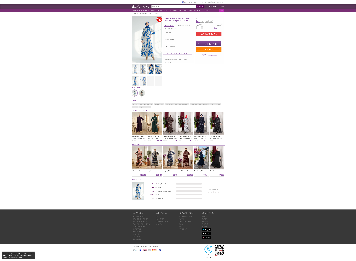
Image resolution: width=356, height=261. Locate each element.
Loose (148, 107)
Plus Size (135, 107)
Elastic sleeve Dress (204, 104)
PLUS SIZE (166, 10)
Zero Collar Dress (148, 104)
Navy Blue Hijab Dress (153, 171)
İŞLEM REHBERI (136, 236)
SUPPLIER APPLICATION (162, 221)
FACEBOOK (205, 216)
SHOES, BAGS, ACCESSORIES (176, 10)
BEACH (190, 10)
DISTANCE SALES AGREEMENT (140, 219)
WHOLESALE (159, 224)
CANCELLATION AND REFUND (140, 221)
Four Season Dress (183, 104)
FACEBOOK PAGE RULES (139, 226)
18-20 (211, 21)
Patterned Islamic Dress (171, 104)
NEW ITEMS (135, 10)
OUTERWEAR (159, 10)
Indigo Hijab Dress (167, 171)
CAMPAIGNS (136, 234)
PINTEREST (205, 224)
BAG (180, 226)
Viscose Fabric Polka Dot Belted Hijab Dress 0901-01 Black (216, 138)
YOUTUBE (204, 226)
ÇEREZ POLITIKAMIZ (137, 231)
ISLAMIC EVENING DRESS (185, 216)
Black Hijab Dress (214, 171)
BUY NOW (209, 33)
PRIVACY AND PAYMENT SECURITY (141, 224)
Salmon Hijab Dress (137, 171)
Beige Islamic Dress (137, 104)
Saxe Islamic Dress (159, 104)
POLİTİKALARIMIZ (137, 239)
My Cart (222, 6)
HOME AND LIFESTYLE (198, 10)
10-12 (202, 21)
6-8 (198, 21)
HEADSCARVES (151, 10)
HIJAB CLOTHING (143, 10)
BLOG (213, 2)
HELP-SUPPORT (220, 2)
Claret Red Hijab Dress (184, 171)
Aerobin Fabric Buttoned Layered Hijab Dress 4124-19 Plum (138, 138)
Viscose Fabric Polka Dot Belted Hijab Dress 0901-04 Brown (170, 138)
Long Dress (142, 107)
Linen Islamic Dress (215, 104)
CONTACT (158, 216)
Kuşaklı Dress (194, 104)
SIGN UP (196, 2)
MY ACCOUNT (212, 6)
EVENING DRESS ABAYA (185, 221)
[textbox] (171, 6)
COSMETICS (207, 10)
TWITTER (204, 219)
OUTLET (221, 10)
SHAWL (181, 224)
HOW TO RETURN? (137, 229)
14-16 (207, 21)
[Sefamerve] (141, 6)
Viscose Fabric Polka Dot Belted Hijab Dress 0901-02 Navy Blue (201, 138)
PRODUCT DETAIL (169, 25)
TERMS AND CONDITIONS (139, 216)
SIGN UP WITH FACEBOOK (205, 2)
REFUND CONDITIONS (184, 25)
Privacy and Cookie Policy (13, 257)
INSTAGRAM (205, 221)
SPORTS (185, 10)
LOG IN (190, 2)
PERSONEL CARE (183, 229)
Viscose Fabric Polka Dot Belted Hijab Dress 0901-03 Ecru (185, 138)
